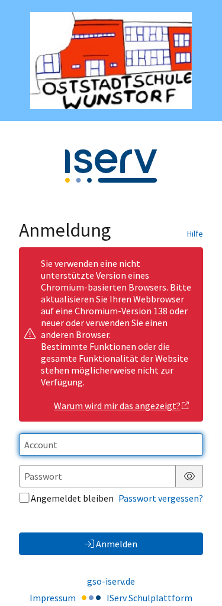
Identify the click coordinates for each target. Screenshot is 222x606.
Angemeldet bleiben (72, 498)
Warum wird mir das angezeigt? (117, 406)
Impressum (53, 598)
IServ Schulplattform (149, 598)
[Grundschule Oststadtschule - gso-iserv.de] (111, 60)
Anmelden (116, 544)
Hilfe (195, 233)
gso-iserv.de (111, 581)
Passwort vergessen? (160, 498)
